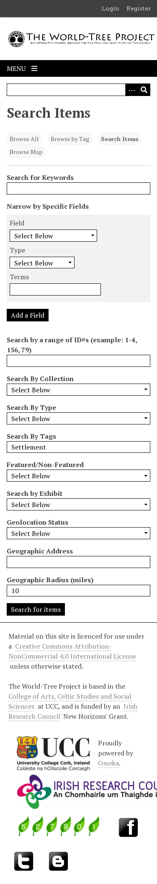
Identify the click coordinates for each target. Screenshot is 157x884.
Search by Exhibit (34, 493)
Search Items (120, 139)
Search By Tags (31, 436)
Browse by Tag (70, 139)
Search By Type (31, 407)
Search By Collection (40, 378)
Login (110, 8)
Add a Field (27, 315)
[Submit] (144, 89)
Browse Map (26, 152)
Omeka (108, 763)
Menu (17, 68)
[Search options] (131, 89)
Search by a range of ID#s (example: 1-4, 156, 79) (72, 344)
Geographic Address (40, 551)
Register (138, 8)
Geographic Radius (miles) (50, 579)
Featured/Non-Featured (45, 464)
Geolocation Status (37, 522)
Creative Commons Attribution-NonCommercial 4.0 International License (72, 651)
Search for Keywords (40, 177)
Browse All (24, 139)
